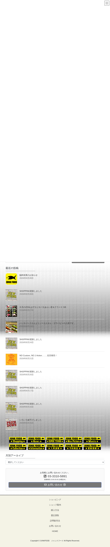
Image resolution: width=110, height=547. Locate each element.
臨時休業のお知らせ (28, 275)
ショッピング (55, 499)
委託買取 (55, 515)
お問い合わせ (55, 526)
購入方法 (55, 510)
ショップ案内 (55, 505)
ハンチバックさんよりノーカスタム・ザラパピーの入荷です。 (47, 323)
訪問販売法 (55, 520)
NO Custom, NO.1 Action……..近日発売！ (38, 355)
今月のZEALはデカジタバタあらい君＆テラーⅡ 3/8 (42, 307)
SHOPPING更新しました (30, 291)
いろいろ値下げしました (30, 420)
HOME (55, 531)
